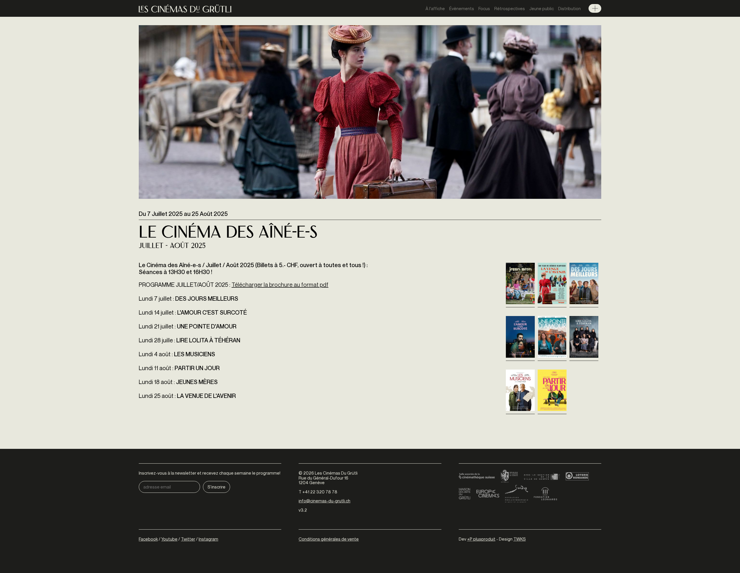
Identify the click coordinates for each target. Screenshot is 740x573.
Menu (595, 8)
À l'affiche (435, 8)
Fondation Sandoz (516, 493)
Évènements (461, 8)
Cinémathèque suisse (477, 476)
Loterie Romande (577, 476)
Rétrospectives (509, 8)
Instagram (208, 538)
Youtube (169, 538)
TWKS (519, 538)
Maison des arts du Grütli (464, 493)
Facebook (148, 538)
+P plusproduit (481, 538)
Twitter (188, 538)
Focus (484, 8)
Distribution (569, 8)
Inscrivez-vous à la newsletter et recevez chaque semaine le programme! (209, 473)
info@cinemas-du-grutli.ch (324, 500)
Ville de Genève (542, 476)
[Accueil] (185, 8)
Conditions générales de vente (329, 538)
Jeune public (541, 8)
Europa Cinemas (487, 493)
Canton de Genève (509, 476)
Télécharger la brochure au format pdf (280, 284)
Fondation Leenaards (545, 493)
